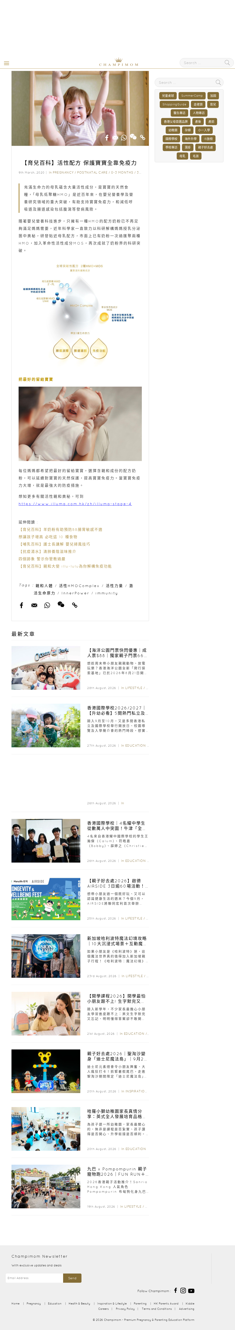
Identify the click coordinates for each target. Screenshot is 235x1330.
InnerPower (76, 593)
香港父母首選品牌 (176, 121)
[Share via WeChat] (133, 135)
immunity (106, 593)
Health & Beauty (79, 1303)
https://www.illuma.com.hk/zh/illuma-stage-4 (75, 504)
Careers (103, 1308)
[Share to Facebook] (107, 136)
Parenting (140, 1303)
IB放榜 (208, 139)
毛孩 (196, 156)
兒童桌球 (168, 95)
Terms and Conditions (157, 1308)
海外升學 (191, 139)
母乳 (182, 156)
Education (135, 745)
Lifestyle (134, 688)
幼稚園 (172, 130)
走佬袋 (198, 104)
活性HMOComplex (79, 586)
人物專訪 (199, 113)
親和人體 (44, 586)
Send (72, 1278)
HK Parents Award (166, 1303)
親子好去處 (205, 147)
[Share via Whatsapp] (124, 136)
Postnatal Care (92, 172)
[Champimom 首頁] (90, 65)
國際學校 (171, 139)
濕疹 (188, 147)
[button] (5, 62)
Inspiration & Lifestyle (147, 1091)
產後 (198, 121)
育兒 (213, 104)
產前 (211, 121)
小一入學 (204, 130)
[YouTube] (191, 1290)
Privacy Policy (125, 1308)
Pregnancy (63, 172)
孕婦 (188, 130)
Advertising (186, 1308)
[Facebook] (175, 1290)
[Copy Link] (143, 136)
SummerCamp (192, 95)
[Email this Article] (115, 136)
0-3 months (122, 172)
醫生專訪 (179, 113)
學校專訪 (171, 147)
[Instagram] (183, 1290)
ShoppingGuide (174, 104)
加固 (213, 95)
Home (15, 1303)
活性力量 (114, 586)
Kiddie (190, 1303)
